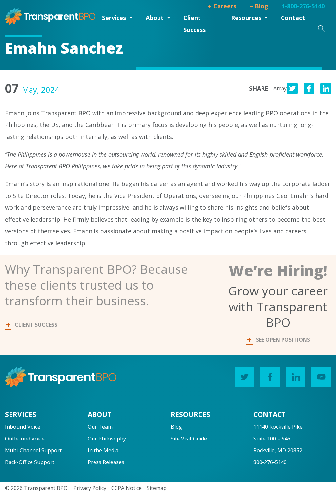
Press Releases (106, 462)
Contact (293, 18)
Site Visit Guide (189, 438)
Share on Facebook (309, 88)
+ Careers (222, 6)
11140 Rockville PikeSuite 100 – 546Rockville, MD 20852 (278, 438)
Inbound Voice (22, 426)
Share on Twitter (292, 88)
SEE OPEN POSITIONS (283, 339)
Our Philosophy (107, 438)
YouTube (321, 377)
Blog (176, 426)
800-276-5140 (270, 462)
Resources (246, 18)
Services (114, 18)
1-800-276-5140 (303, 6)
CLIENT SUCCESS (36, 324)
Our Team (100, 426)
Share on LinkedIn (325, 88)
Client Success (194, 23)
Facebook (270, 377)
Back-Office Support (29, 462)
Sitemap (157, 488)
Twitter (244, 377)
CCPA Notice (126, 488)
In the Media (103, 450)
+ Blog (258, 6)
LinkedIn (295, 377)
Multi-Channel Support (33, 450)
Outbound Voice (25, 438)
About (155, 18)
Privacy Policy (90, 488)
